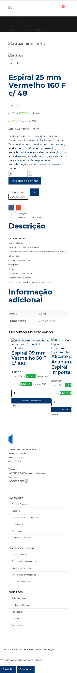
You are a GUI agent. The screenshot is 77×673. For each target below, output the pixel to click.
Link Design (48, 649)
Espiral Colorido (54, 140)
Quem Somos (19, 504)
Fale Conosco (18, 598)
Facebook (11, 207)
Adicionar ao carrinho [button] (31, 401)
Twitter (15, 618)
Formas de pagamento (24, 561)
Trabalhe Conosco (21, 537)
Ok (34, 192)
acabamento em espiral (49, 144)
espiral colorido (37, 156)
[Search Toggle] (42, 8)
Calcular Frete (17, 192)
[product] (31, 340)
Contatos (16, 531)
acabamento (24, 144)
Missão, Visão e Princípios (25, 517)
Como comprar (19, 554)
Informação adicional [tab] (27, 217)
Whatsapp (17, 625)
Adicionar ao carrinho (24, 180)
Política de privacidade (23, 574)
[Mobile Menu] (51, 8)
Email (18, 207)
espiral (22, 156)
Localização (17, 524)
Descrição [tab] (21, 213)
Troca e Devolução (21, 581)
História (15, 511)
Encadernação (33, 140)
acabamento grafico (21, 148)
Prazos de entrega (21, 568)
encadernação (45, 148)
